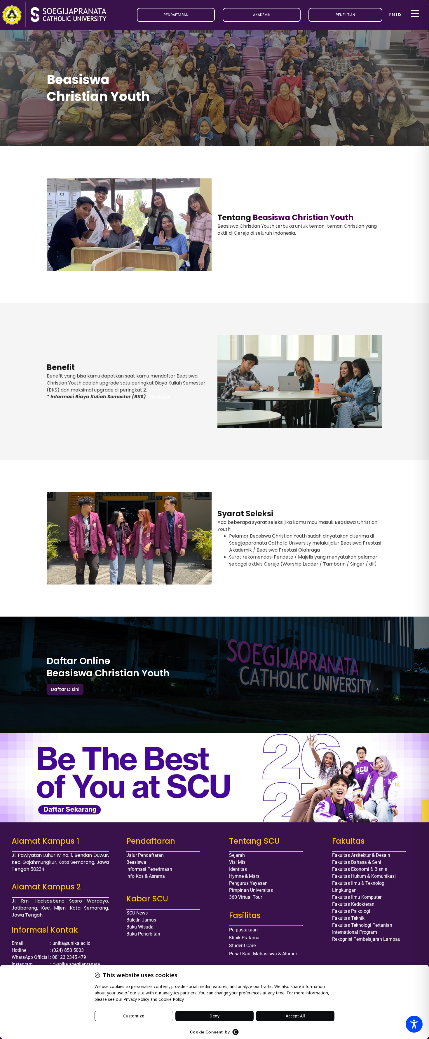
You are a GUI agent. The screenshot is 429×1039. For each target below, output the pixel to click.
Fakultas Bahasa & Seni (356, 862)
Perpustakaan (243, 930)
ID (398, 14)
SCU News (137, 913)
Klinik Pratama (244, 937)
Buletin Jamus (141, 920)
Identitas (238, 869)
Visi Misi (238, 862)
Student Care (242, 945)
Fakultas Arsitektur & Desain (361, 855)
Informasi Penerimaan (149, 869)
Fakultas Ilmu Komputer (356, 897)
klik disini (158, 396)
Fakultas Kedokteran (353, 904)
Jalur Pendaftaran (145, 855)
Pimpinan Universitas (251, 890)
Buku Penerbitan (143, 934)
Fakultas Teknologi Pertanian (362, 925)
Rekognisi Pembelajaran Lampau (366, 939)
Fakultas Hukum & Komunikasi (364, 876)
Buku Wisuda (140, 927)
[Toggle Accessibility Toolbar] (414, 1024)
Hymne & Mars (244, 876)
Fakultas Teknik (348, 918)
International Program (354, 932)
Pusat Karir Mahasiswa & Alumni (263, 953)
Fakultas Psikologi (351, 911)
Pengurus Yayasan (248, 883)
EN (392, 14)
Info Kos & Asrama (145, 876)
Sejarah (237, 855)
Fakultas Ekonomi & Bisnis (359, 869)
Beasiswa (136, 862)
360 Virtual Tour (245, 897)
